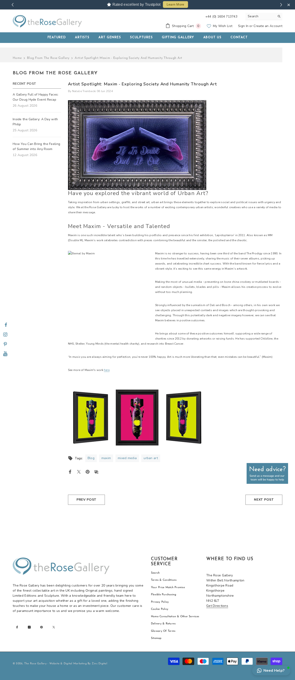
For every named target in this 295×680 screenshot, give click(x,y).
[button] (271, 670)
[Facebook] (6, 325)
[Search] (263, 16)
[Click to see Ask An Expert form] (267, 473)
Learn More (175, 4)
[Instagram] (5, 335)
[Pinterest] (5, 344)
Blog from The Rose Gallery (48, 58)
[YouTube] (5, 354)
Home (17, 58)
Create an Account (268, 26)
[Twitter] (79, 471)
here (106, 370)
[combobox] (260, 16)
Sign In (243, 26)
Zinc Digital (99, 663)
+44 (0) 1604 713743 (221, 16)
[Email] (96, 471)
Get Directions (217, 606)
